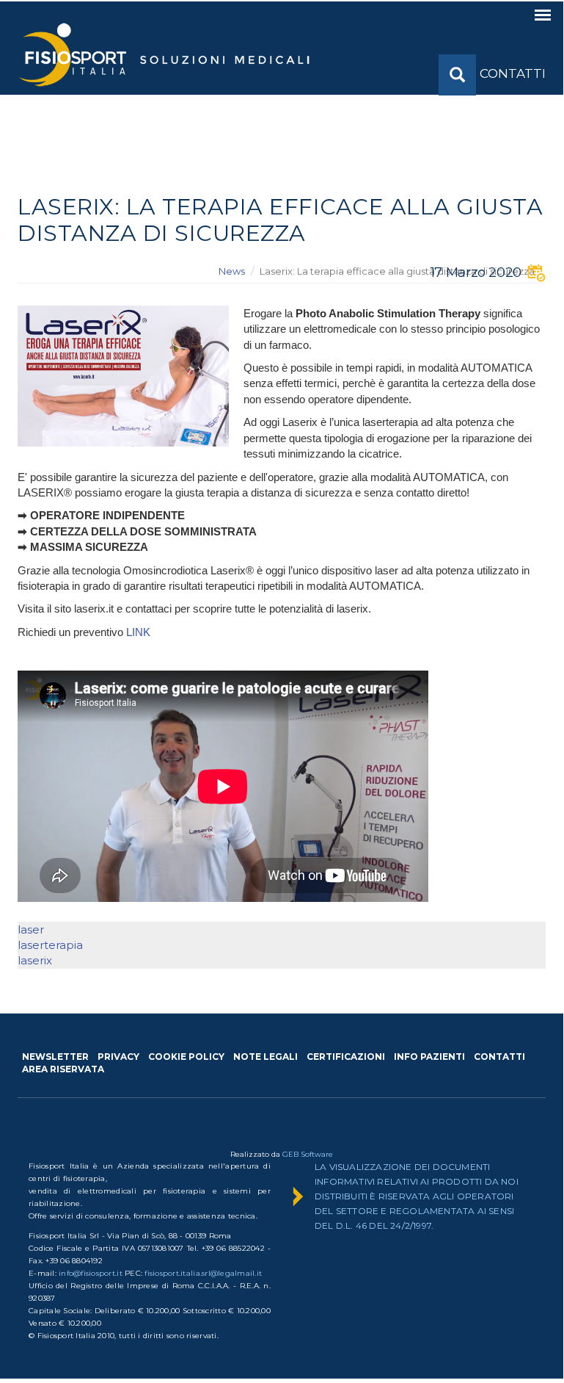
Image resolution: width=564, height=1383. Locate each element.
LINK (139, 632)
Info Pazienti (429, 1056)
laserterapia (50, 945)
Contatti (499, 1056)
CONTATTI (513, 73)
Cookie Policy (186, 1056)
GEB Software (307, 1154)
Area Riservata (63, 1069)
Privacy (118, 1056)
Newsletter (55, 1056)
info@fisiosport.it (90, 1273)
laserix (35, 960)
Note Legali (265, 1056)
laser (31, 929)
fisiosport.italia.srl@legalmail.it (203, 1273)
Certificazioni (346, 1056)
